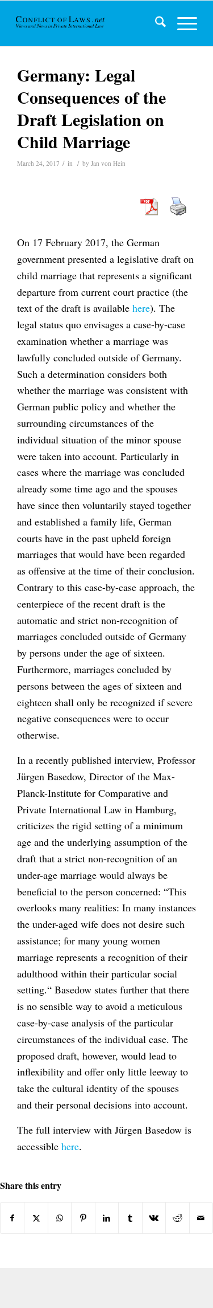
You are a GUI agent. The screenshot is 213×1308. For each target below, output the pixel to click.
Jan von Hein (108, 163)
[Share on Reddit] (177, 1218)
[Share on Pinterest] (83, 1218)
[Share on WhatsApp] (59, 1218)
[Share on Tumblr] (130, 1218)
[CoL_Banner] (61, 23)
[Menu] (181, 23)
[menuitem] (155, 23)
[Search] (155, 23)
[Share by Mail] (201, 1218)
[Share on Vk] (154, 1218)
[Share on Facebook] (12, 1218)
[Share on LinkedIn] (106, 1218)
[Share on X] (35, 1218)
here (141, 308)
